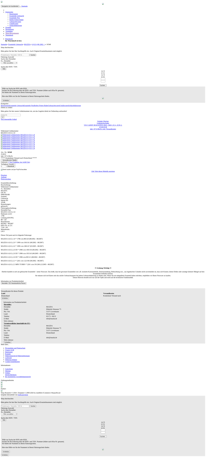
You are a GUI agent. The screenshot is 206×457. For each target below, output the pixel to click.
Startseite (24, 6)
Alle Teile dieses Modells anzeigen (103, 171)
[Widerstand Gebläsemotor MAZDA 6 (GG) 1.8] (18, 135)
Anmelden (9, 31)
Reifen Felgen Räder (16, 20)
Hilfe (3, 69)
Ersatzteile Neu (14, 18)
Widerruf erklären (11, 360)
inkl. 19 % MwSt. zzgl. (98, 129)
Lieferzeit (8, 358)
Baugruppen (13, 14)
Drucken (4, 175)
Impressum (9, 352)
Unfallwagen (13, 23)
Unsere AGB (9, 350)
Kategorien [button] (9, 12)
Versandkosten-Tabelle (9, 160)
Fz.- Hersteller (6, 61)
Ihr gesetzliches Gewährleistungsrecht (18, 377)
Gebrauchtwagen (15, 22)
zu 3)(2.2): (103, 76)
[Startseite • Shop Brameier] (2, 2)
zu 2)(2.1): (103, 72)
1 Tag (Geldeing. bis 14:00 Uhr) (19, 162)
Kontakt (8, 27)
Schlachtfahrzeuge (15, 25)
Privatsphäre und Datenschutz (15, 348)
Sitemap (8, 371)
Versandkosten (111, 129)
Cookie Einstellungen (12, 362)
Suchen (32, 55)
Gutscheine (9, 369)
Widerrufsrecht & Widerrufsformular (17, 356)
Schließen (6, 100)
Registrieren (9, 29)
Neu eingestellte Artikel (9, 119)
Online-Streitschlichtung (10, 374)
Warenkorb (9, 35)
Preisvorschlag (6, 179)
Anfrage (4, 177)
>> (2, 117)
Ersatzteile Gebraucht (16, 16)
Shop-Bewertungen (12, 33)
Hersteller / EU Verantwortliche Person (14, 283)
